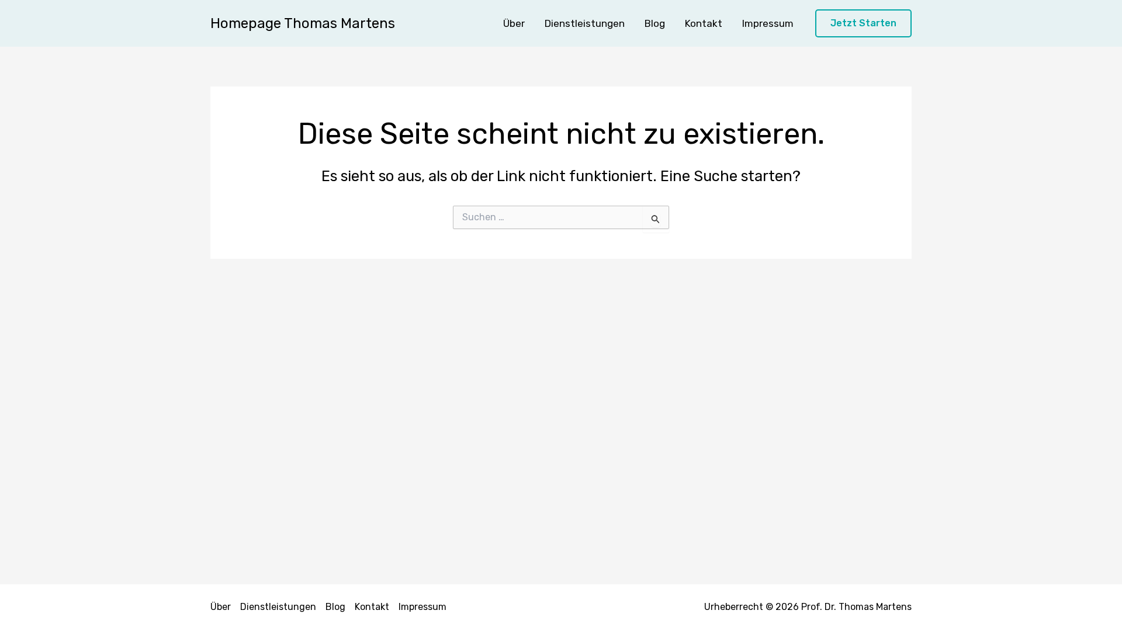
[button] (863, 23)
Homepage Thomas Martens (302, 23)
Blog (655, 23)
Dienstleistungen (585, 23)
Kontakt (703, 23)
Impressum (768, 23)
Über (514, 23)
